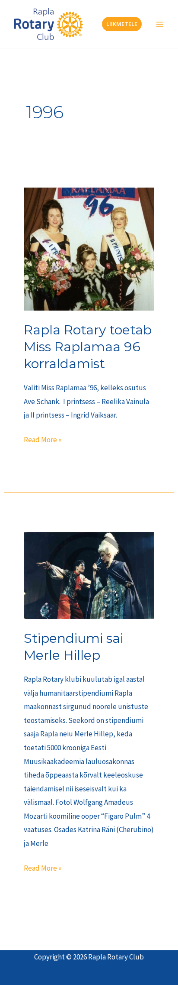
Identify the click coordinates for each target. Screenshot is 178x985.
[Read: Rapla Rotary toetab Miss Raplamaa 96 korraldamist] (89, 248)
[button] (122, 24)
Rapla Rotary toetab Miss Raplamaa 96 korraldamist (88, 347)
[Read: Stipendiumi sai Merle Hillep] (89, 575)
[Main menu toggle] (159, 24)
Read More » (42, 438)
